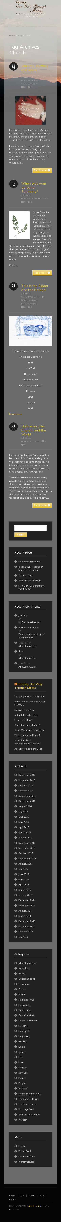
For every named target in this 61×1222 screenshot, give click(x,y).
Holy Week (24, 1036)
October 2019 (25, 785)
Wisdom (22, 1119)
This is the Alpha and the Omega (34, 288)
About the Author (27, 646)
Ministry (25, 80)
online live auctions (28, 627)
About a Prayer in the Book (28, 748)
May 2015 (23, 879)
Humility (22, 1041)
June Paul (26, 73)
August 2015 (25, 863)
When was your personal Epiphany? (33, 187)
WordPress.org (26, 1161)
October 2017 (25, 790)
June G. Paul (33, 1206)
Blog (20, 35)
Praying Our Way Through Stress (28, 686)
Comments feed (26, 1156)
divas (21, 651)
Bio (22, 1195)
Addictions (24, 968)
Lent (20, 1057)
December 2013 (26, 921)
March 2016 (24, 832)
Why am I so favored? (29, 580)
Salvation (23, 1088)
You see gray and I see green (29, 696)
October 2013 (25, 931)
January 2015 (25, 895)
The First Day (25, 575)
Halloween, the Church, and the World (33, 430)
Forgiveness (24, 1005)
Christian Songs (26, 978)
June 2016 (23, 816)
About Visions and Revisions (29, 730)
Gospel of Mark (26, 1015)
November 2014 (26, 905)
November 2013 (26, 926)
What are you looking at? (27, 735)
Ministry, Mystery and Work (34, 68)
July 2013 (23, 936)
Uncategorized (29, 84)
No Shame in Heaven (29, 561)
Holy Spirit (23, 1031)
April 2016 (23, 827)
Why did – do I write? (29, 1114)
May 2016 (23, 822)
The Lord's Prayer (27, 1104)
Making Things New (24, 710)
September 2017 (27, 796)
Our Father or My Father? (27, 725)
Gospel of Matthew (28, 1020)
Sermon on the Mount (29, 1093)
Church (33, 77)
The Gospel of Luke (28, 1099)
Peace (21, 1078)
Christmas (27, 297)
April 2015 (23, 884)
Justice (21, 1052)
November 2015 (26, 848)
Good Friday (24, 1010)
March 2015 (24, 889)
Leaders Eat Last (23, 720)
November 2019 (26, 780)
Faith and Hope (29, 198)
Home (12, 35)
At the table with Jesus (25, 715)
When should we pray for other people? (31, 636)
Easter (21, 994)
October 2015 (25, 853)
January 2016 (25, 837)
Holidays (43, 198)
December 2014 (26, 900)
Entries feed (24, 1151)
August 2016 (25, 806)
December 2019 (26, 775)
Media (12, 1199)
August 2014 (25, 910)
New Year (23, 1072)
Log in (21, 1146)
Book (31, 1195)
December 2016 (26, 801)
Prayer (34, 80)
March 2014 (24, 916)
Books (24, 77)
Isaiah (21, 1046)
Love (41, 77)
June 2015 (23, 874)
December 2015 (26, 843)
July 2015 (23, 869)
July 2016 (23, 811)
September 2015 (27, 858)
